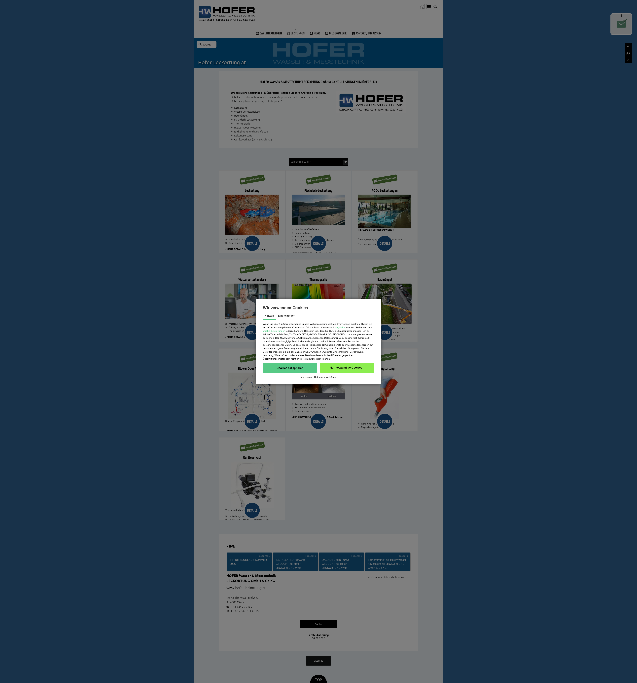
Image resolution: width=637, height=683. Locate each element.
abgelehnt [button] (340, 327)
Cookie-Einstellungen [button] (274, 331)
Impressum (306, 377)
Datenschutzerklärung (325, 377)
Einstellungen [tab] (286, 315)
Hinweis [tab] (270, 315)
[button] (290, 368)
